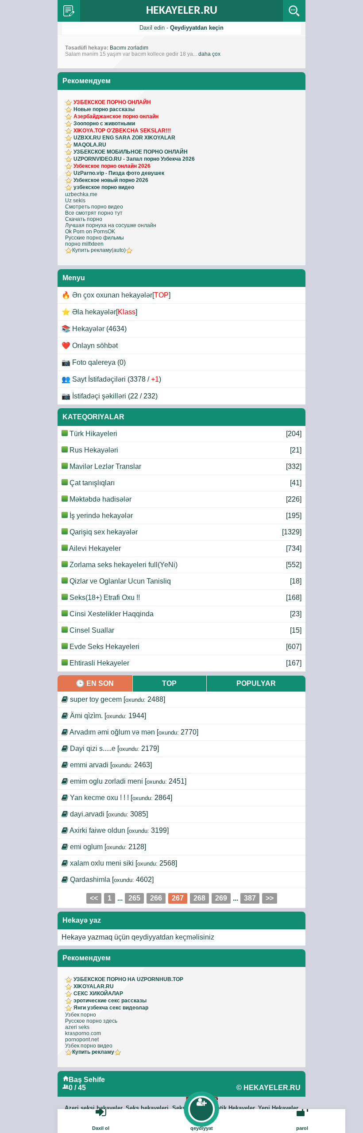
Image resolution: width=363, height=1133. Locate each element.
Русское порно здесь (91, 1021)
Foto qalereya (94, 362)
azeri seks (77, 1027)
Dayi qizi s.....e (92, 748)
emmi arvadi (88, 765)
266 (156, 898)
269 (221, 898)
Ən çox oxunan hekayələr (112, 295)
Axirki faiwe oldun (96, 830)
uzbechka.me (81, 194)
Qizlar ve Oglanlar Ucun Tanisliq (120, 581)
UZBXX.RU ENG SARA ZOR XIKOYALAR (124, 138)
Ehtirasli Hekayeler (99, 663)
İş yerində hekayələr (101, 515)
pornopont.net (82, 1039)
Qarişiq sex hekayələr (104, 532)
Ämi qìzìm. (85, 715)
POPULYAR (256, 683)
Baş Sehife (87, 1079)
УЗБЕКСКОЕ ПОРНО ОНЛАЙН (112, 102)
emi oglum (85, 847)
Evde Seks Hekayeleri (104, 646)
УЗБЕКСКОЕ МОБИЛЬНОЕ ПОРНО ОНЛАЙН (130, 152)
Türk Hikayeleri (93, 433)
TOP (169, 683)
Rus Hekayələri (94, 450)
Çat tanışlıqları (92, 483)
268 (199, 898)
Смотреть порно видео (94, 207)
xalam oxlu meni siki (101, 863)
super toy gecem (95, 699)
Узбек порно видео (88, 1046)
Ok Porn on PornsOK (90, 231)
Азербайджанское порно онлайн (115, 116)
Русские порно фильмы (94, 238)
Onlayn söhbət (95, 345)
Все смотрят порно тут (94, 213)
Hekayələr (88, 329)
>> (270, 898)
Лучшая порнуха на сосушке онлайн (110, 225)
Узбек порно (80, 1015)
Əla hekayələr (94, 312)
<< (94, 898)
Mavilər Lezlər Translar (105, 466)
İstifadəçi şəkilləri (99, 396)
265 (134, 898)
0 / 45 (77, 1087)
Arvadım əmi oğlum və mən (111, 732)
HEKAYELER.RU (181, 11)
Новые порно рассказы (104, 109)
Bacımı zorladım (129, 48)
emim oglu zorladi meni (105, 781)
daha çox (209, 54)
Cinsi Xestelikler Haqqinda (112, 614)
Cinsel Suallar (92, 630)
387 (250, 898)
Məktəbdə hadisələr (100, 499)
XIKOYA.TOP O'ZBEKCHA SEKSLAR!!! (122, 131)
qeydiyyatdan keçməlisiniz (172, 937)
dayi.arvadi (86, 814)
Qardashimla (89, 879)
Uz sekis (75, 200)
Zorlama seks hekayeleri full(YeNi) (124, 564)
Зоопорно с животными (104, 123)
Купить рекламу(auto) (99, 250)
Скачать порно (83, 219)
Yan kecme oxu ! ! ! (98, 797)
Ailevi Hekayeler (95, 548)
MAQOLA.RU (89, 145)
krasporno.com (83, 1033)
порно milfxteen (84, 244)
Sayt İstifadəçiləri (99, 379)
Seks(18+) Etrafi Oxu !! (105, 597)
